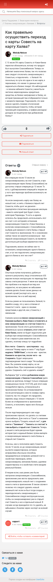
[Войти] (46, 4)
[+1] (5, 129)
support (15, 521)
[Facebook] (12, 569)
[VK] (20, 569)
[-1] (48, 129)
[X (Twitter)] (5, 569)
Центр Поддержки (9, 21)
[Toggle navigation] (5, 4)
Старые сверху (39, 165)
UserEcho (40, 579)
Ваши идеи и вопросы (29, 21)
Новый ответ (27, 152)
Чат (10, 558)
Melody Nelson (20, 53)
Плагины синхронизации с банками (19, 24)
